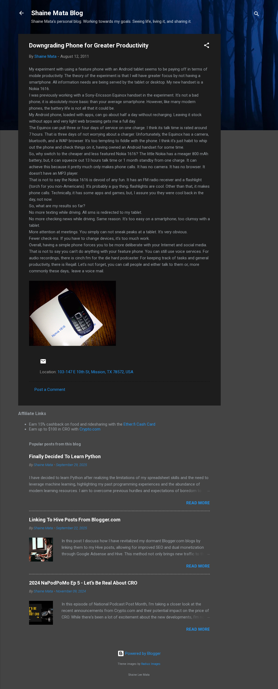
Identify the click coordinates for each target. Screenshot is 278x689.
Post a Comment (49, 389)
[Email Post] (43, 363)
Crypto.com (90, 429)
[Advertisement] (242, 115)
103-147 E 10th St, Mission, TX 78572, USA (95, 371)
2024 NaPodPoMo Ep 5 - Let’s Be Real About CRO (83, 583)
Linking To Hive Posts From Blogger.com (75, 519)
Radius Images (150, 664)
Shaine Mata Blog (57, 13)
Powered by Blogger (142, 653)
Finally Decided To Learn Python (65, 456)
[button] (206, 46)
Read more (198, 502)
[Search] (256, 15)
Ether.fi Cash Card (139, 424)
